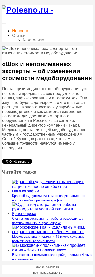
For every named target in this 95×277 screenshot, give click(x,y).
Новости (20, 31)
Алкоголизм (33, 40)
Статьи (18, 35)
